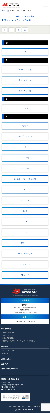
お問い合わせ (6, 359)
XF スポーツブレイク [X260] (25, 179)
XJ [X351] (25, 200)
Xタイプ (25, 126)
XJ (25, 190)
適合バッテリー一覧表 (9, 369)
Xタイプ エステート (25, 136)
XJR (25, 232)
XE (25, 52)
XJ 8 (25, 222)
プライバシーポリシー (34, 406)
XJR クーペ (25, 243)
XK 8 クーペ (25, 264)
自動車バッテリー (8, 332)
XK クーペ (25, 275)
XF (25, 147)
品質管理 (5, 353)
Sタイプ (25, 108)
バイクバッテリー (8, 335)
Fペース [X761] (25, 91)
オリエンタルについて (9, 350)
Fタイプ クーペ (25, 80)
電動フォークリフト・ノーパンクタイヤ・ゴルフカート (20, 341)
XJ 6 (25, 211)
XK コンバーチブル (25, 254)
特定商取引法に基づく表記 (16, 406)
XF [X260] (25, 168)
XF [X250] (25, 158)
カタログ (4, 364)
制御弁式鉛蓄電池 (8, 338)
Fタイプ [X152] (25, 69)
